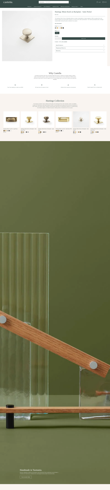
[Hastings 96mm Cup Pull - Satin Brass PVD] (64, 119)
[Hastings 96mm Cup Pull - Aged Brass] (11, 119)
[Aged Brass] (61, 28)
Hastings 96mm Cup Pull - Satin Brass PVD (64, 128)
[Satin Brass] (57, 28)
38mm (57, 32)
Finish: (58, 26)
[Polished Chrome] (59, 28)
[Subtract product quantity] (56, 38)
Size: (57, 30)
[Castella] (8, 2)
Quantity (56, 36)
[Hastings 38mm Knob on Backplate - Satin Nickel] (27, 36)
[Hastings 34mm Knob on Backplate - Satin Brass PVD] (29, 119)
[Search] (70, 2)
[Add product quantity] (60, 38)
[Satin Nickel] (55, 28)
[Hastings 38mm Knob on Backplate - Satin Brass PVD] (99, 119)
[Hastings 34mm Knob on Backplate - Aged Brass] (46, 119)
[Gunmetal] (63, 28)
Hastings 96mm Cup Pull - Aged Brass (10, 128)
